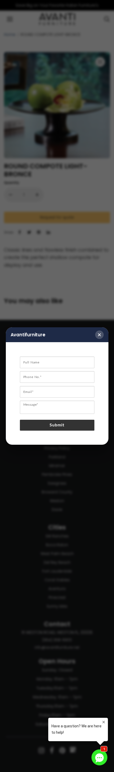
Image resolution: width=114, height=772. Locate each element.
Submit (57, 425)
